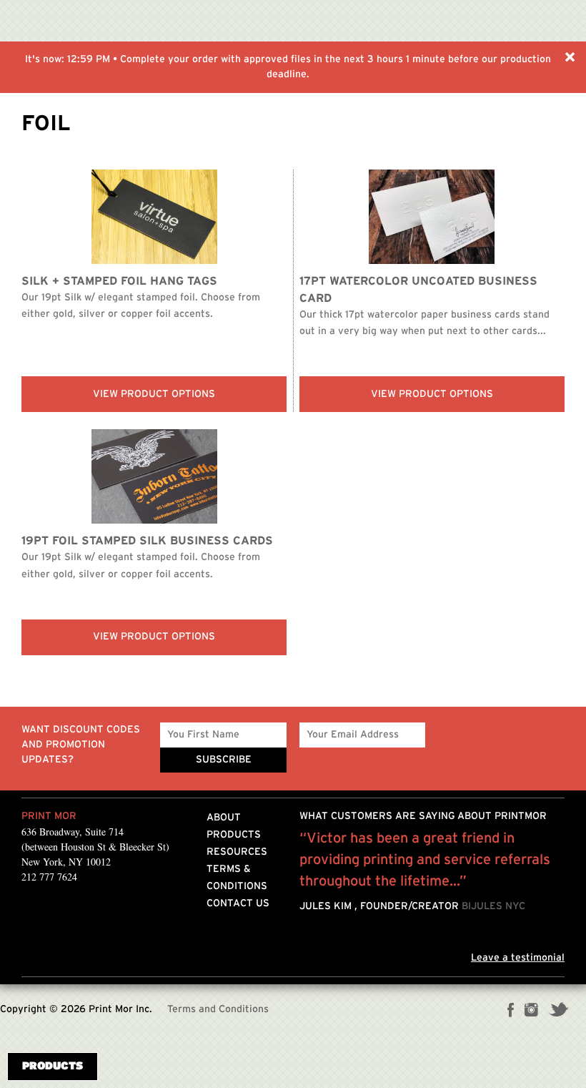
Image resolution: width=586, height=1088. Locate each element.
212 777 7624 (49, 876)
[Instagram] (531, 1011)
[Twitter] (558, 1011)
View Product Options (154, 394)
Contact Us (238, 903)
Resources (237, 852)
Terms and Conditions (218, 1009)
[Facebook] (511, 1011)
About (224, 818)
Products (234, 835)
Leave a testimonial (518, 958)
